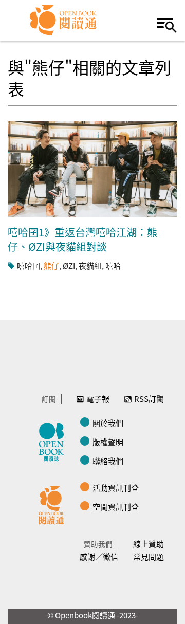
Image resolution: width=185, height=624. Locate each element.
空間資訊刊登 (115, 506)
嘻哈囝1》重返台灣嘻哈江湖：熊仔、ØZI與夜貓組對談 (82, 239)
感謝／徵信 (99, 556)
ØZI (69, 265)
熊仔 (51, 265)
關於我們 (107, 422)
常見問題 (148, 556)
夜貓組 (90, 265)
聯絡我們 (107, 460)
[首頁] (63, 20)
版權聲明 (107, 441)
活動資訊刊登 (115, 487)
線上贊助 (148, 543)
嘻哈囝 (28, 265)
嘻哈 (113, 265)
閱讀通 (54, 503)
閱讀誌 (54, 440)
